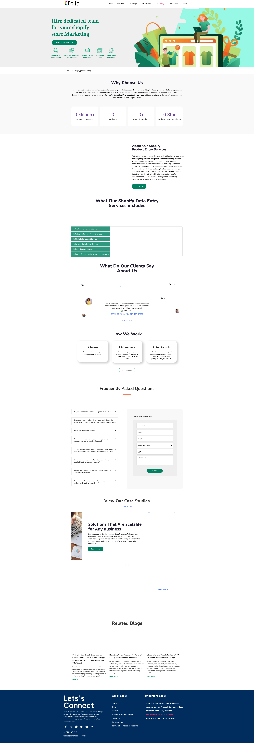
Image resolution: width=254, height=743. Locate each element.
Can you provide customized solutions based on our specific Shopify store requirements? (92, 461)
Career (115, 711)
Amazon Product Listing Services (160, 718)
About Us (120, 4)
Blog (114, 707)
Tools (185, 4)
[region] (127, 300)
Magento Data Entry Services (159, 711)
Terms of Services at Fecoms (125, 726)
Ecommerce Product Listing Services (162, 703)
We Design (133, 4)
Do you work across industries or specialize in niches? (93, 412)
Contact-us (117, 722)
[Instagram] (92, 726)
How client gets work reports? (84, 431)
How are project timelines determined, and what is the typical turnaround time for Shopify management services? (95, 421)
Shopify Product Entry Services (159, 714)
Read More (76, 679)
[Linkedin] (71, 726)
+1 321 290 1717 (70, 732)
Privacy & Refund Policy (122, 714)
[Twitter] (81, 726)
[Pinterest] (76, 726)
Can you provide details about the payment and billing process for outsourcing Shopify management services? (93, 450)
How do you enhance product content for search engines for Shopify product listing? (91, 482)
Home (111, 4)
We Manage (160, 4)
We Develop (146, 4)
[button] (121, 4)
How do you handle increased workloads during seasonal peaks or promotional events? (91, 440)
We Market (174, 4)
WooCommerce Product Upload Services (164, 707)
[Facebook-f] (66, 726)
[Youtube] (87, 726)
